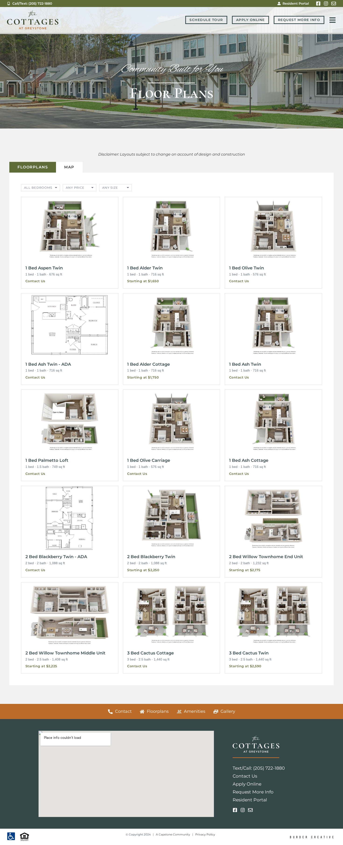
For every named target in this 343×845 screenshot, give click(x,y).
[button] (69, 243)
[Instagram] (326, 3)
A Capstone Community (173, 834)
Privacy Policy (205, 834)
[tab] (32, 167)
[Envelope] (333, 3)
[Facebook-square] (318, 3)
